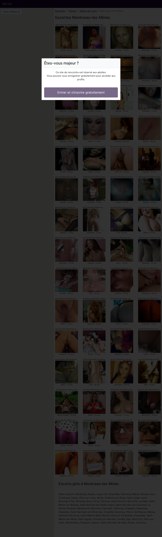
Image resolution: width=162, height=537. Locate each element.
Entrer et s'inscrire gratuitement (81, 92)
